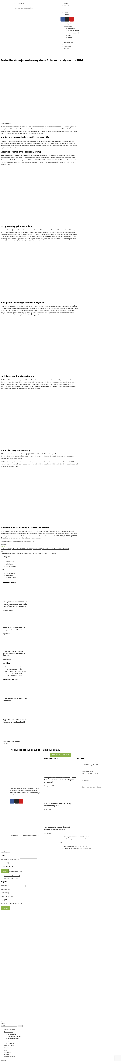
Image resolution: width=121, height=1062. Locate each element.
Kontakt (6, 1054)
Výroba (66, 5)
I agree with (5, 903)
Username (5, 886)
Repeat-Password (7, 896)
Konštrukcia (12, 1034)
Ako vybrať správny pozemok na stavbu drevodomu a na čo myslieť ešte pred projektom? (14, 604)
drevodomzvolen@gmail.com (24, 8)
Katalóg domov (9, 1030)
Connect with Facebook (12, 876)
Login (2, 852)
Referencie (7, 1052)
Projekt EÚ (11, 1043)
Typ (2, 900)
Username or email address (10, 859)
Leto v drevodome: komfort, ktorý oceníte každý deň (13, 629)
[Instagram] (67, 19)
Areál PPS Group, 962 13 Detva (91, 765)
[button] (85, 9)
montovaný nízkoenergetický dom (25, 541)
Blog (5, 1050)
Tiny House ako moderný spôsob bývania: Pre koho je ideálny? (13, 653)
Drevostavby (8, 1032)
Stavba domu (11, 566)
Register (7, 852)
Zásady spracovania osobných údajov (76, 837)
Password (4, 863)
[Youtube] (71, 19)
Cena (9, 1041)
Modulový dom (9, 1046)
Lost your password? (15, 871)
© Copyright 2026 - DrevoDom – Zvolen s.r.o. (24, 835)
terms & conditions (16, 903)
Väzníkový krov (9, 1048)
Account (3, 1060)
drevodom (3, 541)
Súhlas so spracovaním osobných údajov (77, 839)
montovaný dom (11, 541)
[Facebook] (12, 801)
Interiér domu (10, 564)
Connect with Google (11, 878)
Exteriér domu (11, 562)
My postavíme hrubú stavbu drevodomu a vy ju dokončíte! (14, 721)
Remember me (7, 866)
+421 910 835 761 (19, 4)
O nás (66, 3)
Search (3, 1023)
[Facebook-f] (62, 19)
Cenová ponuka (9, 1057)
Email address (6, 889)
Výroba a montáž (13, 1039)
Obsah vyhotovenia (14, 1036)
